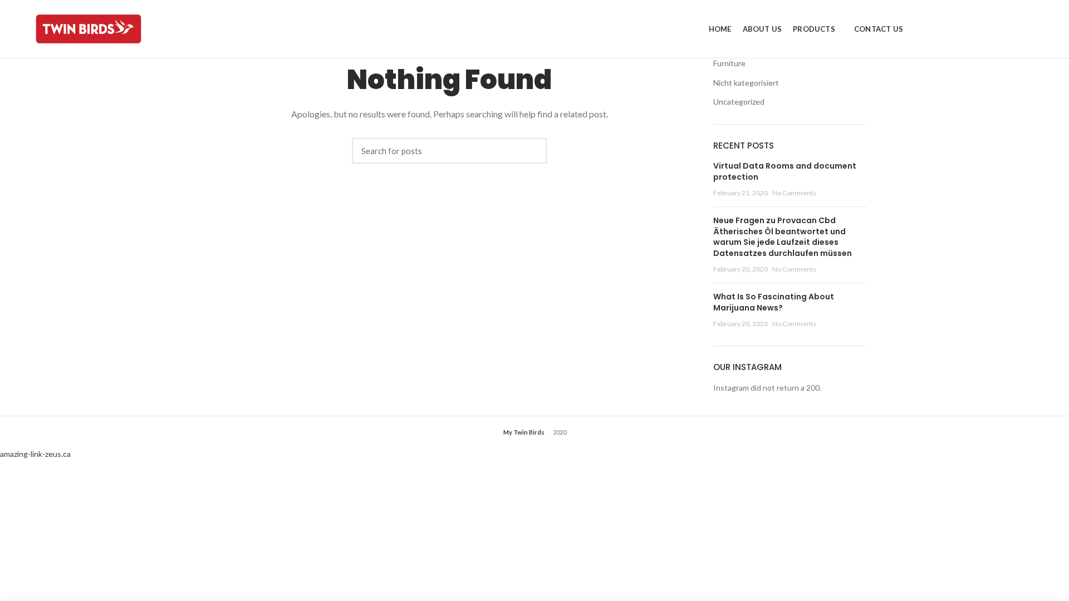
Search (533, 151)
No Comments (794, 193)
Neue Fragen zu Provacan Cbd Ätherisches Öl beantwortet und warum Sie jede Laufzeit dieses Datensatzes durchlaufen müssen (782, 237)
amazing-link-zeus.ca (35, 454)
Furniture (729, 63)
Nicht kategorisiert (746, 82)
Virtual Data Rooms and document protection (784, 171)
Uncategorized (738, 101)
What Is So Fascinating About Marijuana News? (773, 302)
